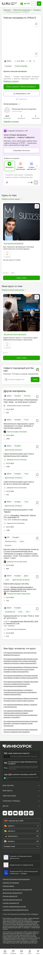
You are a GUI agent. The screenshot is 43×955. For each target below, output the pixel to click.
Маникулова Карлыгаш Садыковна (24, 109)
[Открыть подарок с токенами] (22, 3)
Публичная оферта (8, 886)
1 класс (7, 580)
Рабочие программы (21, 66)
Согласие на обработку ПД (11, 903)
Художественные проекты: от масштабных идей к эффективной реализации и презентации (20, 339)
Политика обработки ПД (10, 896)
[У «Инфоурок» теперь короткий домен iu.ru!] (10, 3)
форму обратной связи (30, 943)
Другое (26, 576)
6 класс (20, 612)
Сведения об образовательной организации (16, 879)
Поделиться (23, 99)
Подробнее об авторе (11, 121)
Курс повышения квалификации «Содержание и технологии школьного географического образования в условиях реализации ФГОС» (20, 692)
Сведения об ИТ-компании (11, 883)
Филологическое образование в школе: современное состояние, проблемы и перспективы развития (19, 426)
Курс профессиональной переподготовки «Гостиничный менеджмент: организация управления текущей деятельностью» (20, 723)
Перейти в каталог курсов (11, 199)
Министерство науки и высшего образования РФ (17, 889)
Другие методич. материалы (13, 450)
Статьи (26, 420)
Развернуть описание (11, 81)
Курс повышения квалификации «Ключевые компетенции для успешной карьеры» (18, 248)
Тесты (28, 612)
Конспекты (27, 396)
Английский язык (10, 612)
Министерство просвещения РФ (12, 893)
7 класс (26, 502)
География (8, 66)
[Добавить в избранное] (36, 24)
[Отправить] (36, 182)
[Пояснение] (19, 104)
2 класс (26, 474)
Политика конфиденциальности (12, 900)
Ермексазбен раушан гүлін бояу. (16, 584)
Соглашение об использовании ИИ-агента (15, 910)
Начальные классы (10, 541)
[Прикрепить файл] (7, 182)
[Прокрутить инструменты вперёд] (37, 166)
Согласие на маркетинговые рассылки (14, 906)
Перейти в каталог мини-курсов (13, 290)
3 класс (22, 541)
